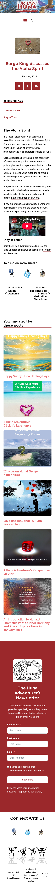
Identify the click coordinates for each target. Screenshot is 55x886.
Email (10, 752)
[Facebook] (27, 86)
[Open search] (32, 20)
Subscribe (27, 779)
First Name (13, 724)
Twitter (47, 249)
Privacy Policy (45, 875)
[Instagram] (42, 274)
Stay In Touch (11, 117)
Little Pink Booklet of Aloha (25, 197)
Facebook (13, 253)
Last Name (13, 738)
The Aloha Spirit (12, 110)
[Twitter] (27, 274)
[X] (19, 86)
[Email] (36, 86)
